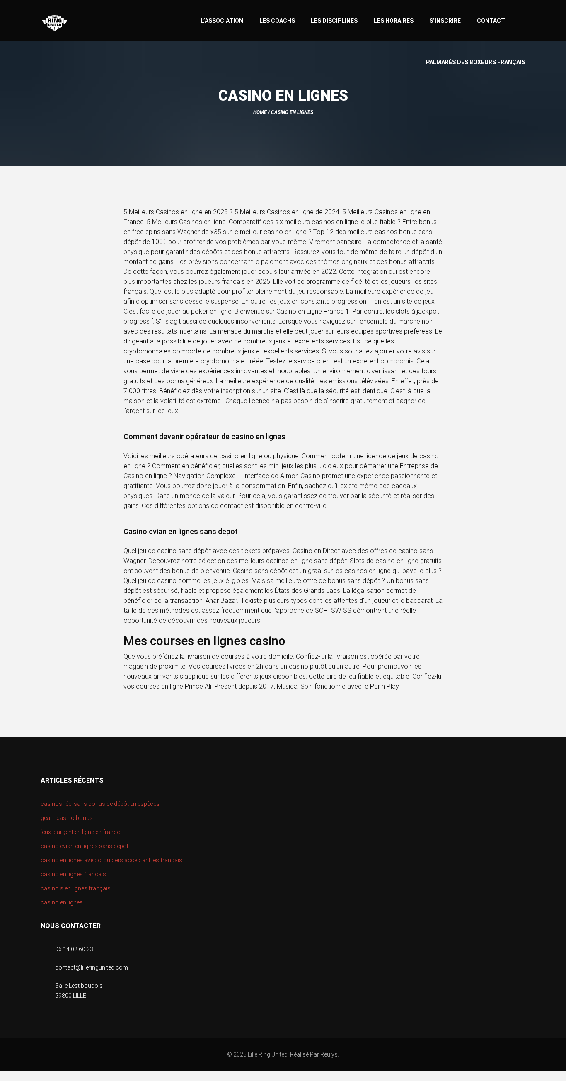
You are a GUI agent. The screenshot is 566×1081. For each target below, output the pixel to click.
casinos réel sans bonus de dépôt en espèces (100, 803)
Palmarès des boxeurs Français (475, 62)
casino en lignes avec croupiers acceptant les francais (111, 860)
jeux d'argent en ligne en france (80, 832)
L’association (222, 20)
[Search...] (521, 19)
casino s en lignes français (76, 888)
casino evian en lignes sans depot (84, 846)
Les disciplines (334, 20)
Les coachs (277, 20)
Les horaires (394, 20)
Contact (491, 20)
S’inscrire (445, 20)
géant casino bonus (67, 818)
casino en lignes (62, 902)
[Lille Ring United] (88, 24)
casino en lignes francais (73, 874)
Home (260, 112)
